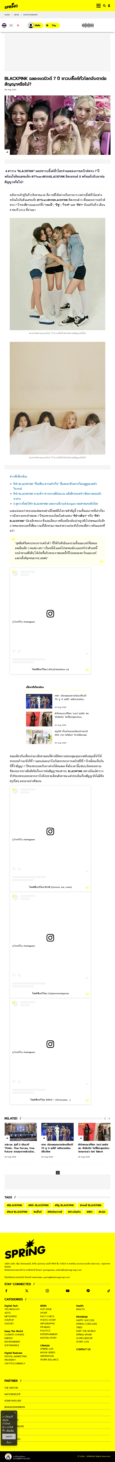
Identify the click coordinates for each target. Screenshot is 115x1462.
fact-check (47, 1316)
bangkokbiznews (14, 1407)
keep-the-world (86, 1331)
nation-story (48, 1338)
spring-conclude (86, 1324)
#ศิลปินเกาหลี (54, 1212)
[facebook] (12, 152)
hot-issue (46, 1309)
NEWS (16, 14)
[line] (23, 152)
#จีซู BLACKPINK (64, 1205)
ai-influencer (84, 1338)
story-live (82, 1341)
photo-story (48, 1320)
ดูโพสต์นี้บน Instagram (23, 622)
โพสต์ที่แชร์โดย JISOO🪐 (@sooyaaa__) (50, 1100)
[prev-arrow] (105, 1118)
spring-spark (84, 1334)
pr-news (45, 1327)
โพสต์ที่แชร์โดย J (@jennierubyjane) (50, 993)
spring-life (46, 1349)
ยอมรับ (9, 1436)
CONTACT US (83, 1349)
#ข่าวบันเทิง (74, 1212)
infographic (47, 1323)
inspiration (47, 1356)
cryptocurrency (14, 1363)
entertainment (49, 1334)
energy (8, 1338)
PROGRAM (82, 1317)
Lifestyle (45, 1345)
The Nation (11, 1388)
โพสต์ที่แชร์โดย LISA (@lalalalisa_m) (50, 669)
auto (7, 1313)
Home (7, 14)
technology (12, 1309)
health (80, 1309)
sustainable (11, 1345)
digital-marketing (15, 1356)
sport (43, 1313)
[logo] (11, 5)
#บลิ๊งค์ (37, 1212)
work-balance (49, 1359)
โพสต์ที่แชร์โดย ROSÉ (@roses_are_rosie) (50, 887)
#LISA (102, 1212)
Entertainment (30, 14)
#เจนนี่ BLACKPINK (91, 1205)
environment (12, 1341)
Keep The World (13, 1331)
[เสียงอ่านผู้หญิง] (35, 25)
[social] (6, 1291)
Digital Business (13, 1353)
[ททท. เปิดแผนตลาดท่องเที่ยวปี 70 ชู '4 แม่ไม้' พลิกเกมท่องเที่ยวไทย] (57, 1132)
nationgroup (12, 1394)
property (10, 1360)
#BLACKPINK (14, 1205)
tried (79, 1327)
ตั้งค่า (9, 1442)
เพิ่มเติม (10, 1430)
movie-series (47, 1352)
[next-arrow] (109, 1118)
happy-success (85, 1320)
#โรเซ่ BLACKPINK (17, 1212)
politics (45, 1330)
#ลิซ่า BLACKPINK (38, 1205)
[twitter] (18, 152)
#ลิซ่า (90, 1212)
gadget (9, 1323)
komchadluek (12, 1400)
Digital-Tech (11, 1305)
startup (9, 1320)
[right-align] (104, 6)
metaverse (10, 1316)
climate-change (14, 1334)
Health (80, 1305)
